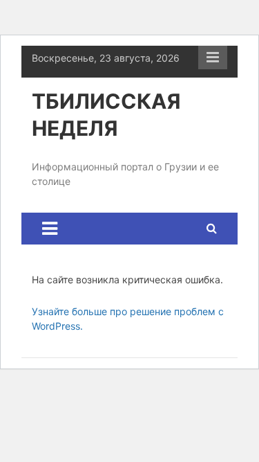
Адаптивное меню (212, 57)
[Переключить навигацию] (50, 229)
